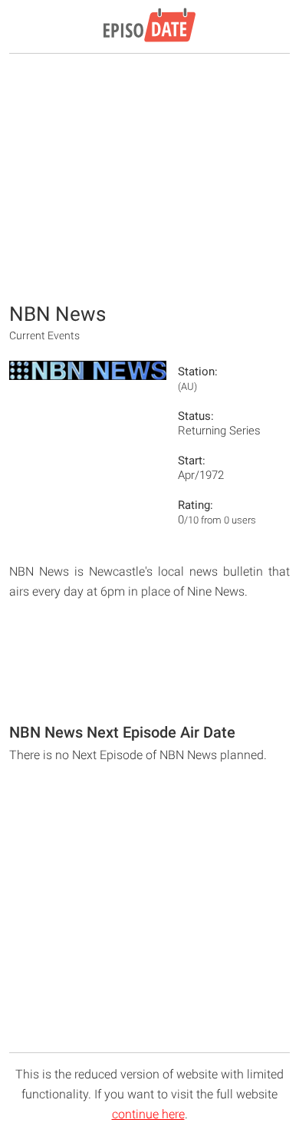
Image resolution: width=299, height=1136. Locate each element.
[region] (149, 176)
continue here (148, 1114)
